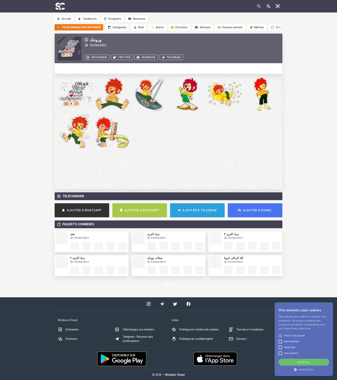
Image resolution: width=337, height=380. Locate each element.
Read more (305, 328)
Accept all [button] (303, 362)
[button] (268, 6)
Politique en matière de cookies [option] (199, 329)
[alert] (304, 339)
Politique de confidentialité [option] (196, 338)
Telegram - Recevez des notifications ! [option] (137, 339)
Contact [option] (241, 338)
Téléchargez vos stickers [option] (138, 329)
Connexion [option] (72, 329)
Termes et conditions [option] (249, 329)
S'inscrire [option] (71, 338)
